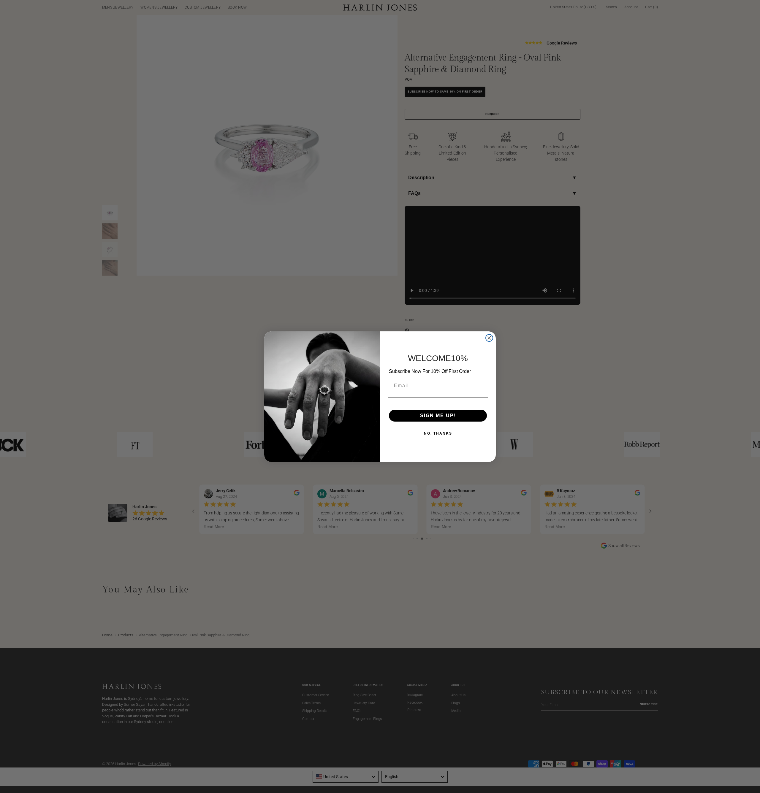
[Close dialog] (489, 337)
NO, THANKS (438, 433)
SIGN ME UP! (438, 415)
